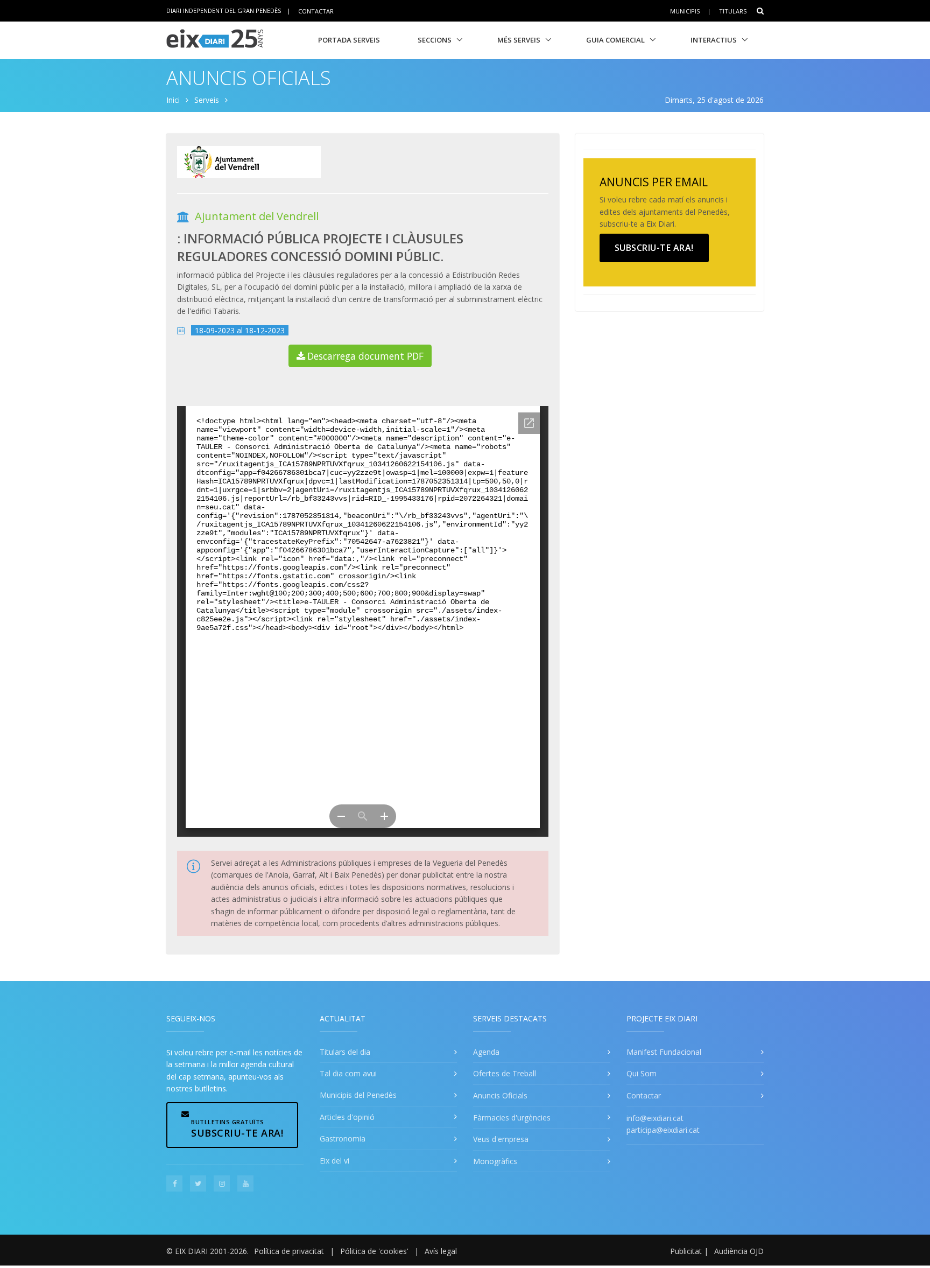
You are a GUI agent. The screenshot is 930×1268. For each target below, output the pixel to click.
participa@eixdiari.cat (663, 1130)
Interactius (714, 40)
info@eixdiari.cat (655, 1118)
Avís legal (441, 1251)
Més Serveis (518, 40)
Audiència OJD (739, 1251)
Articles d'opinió (347, 1117)
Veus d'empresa (501, 1139)
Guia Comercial (615, 40)
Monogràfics (495, 1161)
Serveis (206, 100)
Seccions (435, 40)
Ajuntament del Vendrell (257, 216)
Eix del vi (334, 1160)
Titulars (732, 11)
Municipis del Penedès (358, 1095)
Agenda (486, 1052)
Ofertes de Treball (504, 1073)
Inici (173, 100)
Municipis (685, 11)
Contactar (316, 10)
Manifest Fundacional (663, 1052)
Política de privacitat (289, 1251)
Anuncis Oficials (248, 78)
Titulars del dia (345, 1052)
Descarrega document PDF (365, 355)
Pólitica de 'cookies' (374, 1251)
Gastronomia (342, 1138)
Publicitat (686, 1251)
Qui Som (641, 1073)
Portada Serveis (349, 40)
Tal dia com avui (348, 1073)
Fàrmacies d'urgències (512, 1117)
